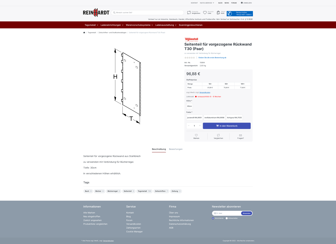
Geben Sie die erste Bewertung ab (212, 58)
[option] (88, 191)
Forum (234, 3)
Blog (220, 3)
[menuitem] (91, 25)
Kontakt (194, 3)
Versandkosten (204, 92)
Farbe (188, 112)
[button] (188, 126)
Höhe (188, 101)
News (227, 3)
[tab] (159, 149)
